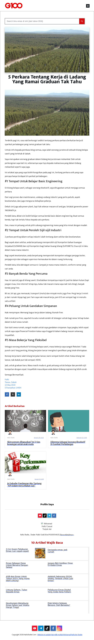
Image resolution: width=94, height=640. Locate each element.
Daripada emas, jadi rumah (67, 553)
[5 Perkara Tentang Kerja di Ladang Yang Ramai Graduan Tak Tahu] (47, 50)
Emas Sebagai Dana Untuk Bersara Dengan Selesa (25, 567)
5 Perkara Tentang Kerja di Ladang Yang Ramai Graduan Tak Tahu (47, 79)
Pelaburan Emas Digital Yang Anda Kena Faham (67, 593)
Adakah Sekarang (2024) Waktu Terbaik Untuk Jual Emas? (67, 580)
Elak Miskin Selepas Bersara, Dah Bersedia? (67, 607)
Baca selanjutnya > (67, 534)
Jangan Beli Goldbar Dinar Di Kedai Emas (67, 567)
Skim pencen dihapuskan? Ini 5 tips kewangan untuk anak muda (23, 443)
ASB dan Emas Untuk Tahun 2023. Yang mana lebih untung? (25, 580)
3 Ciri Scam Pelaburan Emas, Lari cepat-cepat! (25, 553)
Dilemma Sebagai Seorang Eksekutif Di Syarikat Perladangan (67, 443)
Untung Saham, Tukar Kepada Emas (25, 593)
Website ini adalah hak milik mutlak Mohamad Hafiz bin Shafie (59, 634)
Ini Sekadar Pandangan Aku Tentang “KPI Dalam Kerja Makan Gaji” (24, 484)
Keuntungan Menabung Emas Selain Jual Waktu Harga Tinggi (25, 607)
